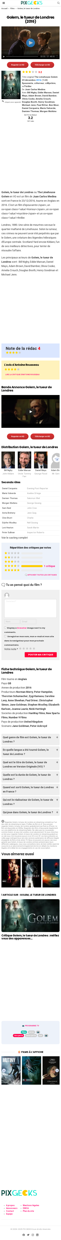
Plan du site (28, 1211)
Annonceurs (11, 1208)
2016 (38, 80)
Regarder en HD (17, 65)
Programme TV (32, 1026)
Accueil (4, 9)
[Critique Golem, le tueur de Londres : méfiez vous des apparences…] (30, 915)
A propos (10, 1205)
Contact (10, 1211)
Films (12, 9)
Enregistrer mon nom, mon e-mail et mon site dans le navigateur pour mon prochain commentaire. (29, 640)
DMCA (26, 1208)
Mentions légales (31, 1205)
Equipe (9, 1214)
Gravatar (22, 628)
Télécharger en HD (42, 65)
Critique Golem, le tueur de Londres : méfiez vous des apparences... (30, 937)
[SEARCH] (58, 3)
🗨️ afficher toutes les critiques (41, 575)
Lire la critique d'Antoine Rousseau (22, 375)
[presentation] (57, 459)
